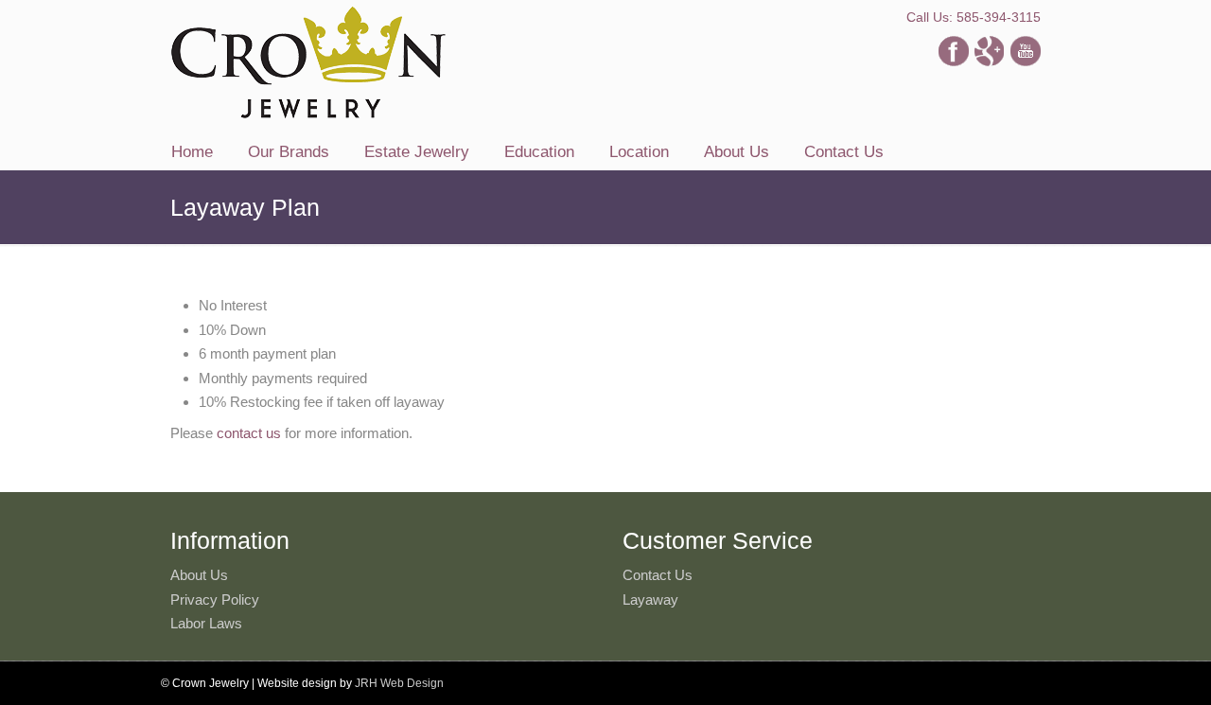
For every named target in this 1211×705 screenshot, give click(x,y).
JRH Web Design (399, 683)
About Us (199, 575)
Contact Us (658, 575)
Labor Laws (206, 623)
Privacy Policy (214, 599)
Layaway (650, 599)
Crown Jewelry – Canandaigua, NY (308, 62)
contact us (249, 433)
